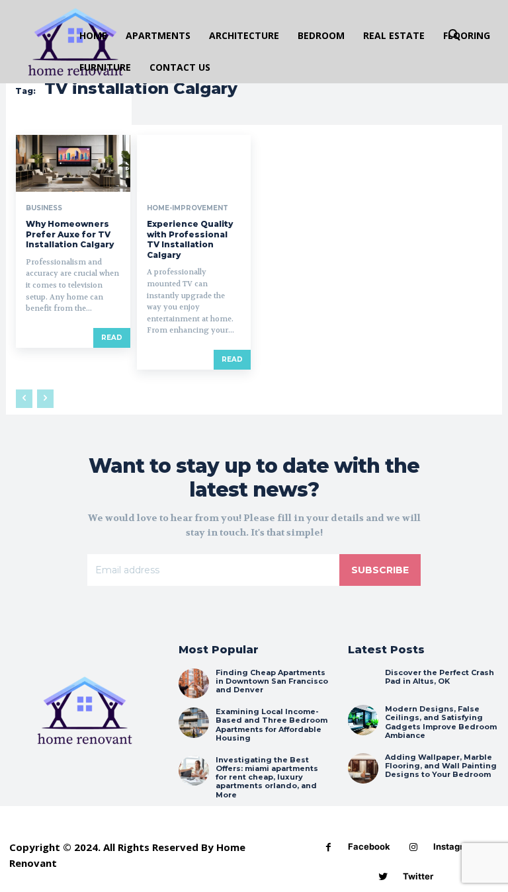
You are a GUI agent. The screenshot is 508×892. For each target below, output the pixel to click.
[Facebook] (328, 847)
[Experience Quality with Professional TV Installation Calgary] (194, 163)
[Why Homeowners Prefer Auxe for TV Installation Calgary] (73, 163)
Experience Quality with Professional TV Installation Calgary (190, 239)
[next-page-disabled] (45, 398)
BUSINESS (44, 208)
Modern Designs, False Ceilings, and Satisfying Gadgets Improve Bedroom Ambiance (441, 722)
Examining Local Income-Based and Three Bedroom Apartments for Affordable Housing (271, 725)
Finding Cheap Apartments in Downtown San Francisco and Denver (272, 681)
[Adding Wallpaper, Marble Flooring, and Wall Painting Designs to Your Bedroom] (363, 768)
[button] (454, 36)
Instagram (454, 846)
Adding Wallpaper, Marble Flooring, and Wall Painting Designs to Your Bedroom (441, 765)
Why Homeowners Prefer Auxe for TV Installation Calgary (70, 234)
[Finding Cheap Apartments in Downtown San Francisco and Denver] (194, 684)
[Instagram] (413, 847)
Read (111, 337)
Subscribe (380, 570)
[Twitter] (383, 877)
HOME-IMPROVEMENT (187, 208)
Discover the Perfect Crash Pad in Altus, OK (439, 677)
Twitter (418, 876)
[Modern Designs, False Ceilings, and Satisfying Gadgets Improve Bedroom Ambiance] (363, 720)
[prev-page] (24, 398)
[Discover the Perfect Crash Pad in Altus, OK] (363, 684)
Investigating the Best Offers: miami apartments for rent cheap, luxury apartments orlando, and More (267, 777)
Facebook (369, 846)
